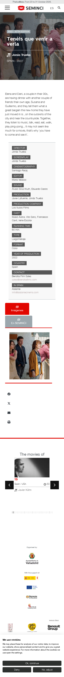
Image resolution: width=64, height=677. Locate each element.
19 (16, 479)
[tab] (17, 309)
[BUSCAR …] (59, 8)
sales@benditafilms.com (24, 279)
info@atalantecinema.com (25, 292)
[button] (8, 8)
